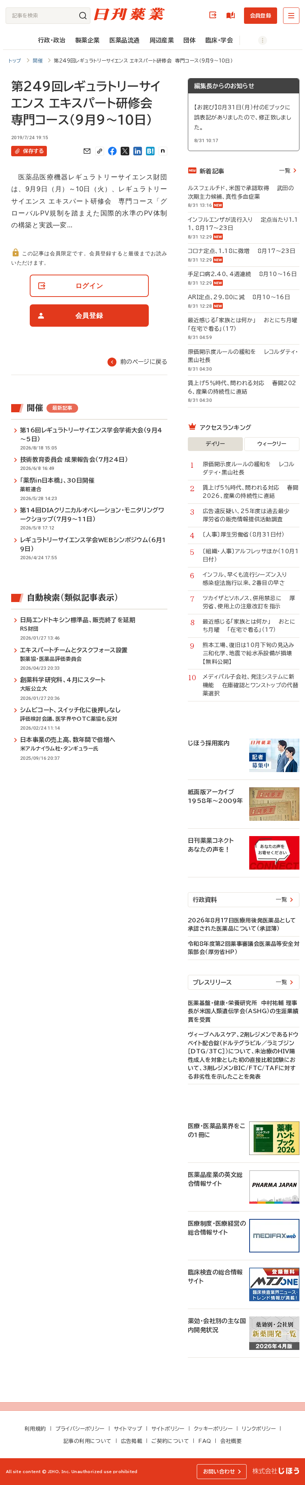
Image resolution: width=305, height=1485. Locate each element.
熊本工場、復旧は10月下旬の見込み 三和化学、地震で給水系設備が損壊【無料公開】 (251, 653)
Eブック (232, 15)
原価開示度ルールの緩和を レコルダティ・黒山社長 (243, 356)
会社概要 (231, 1441)
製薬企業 (87, 40)
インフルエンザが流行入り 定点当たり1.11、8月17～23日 (243, 224)
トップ (15, 60)
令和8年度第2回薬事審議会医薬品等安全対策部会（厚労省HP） (243, 948)
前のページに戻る (143, 362)
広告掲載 (131, 1441)
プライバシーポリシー (80, 1428)
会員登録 (260, 15)
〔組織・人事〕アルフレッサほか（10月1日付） (251, 555)
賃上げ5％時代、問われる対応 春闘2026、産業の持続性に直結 (242, 387)
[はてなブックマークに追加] (150, 151)
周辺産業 (162, 40)
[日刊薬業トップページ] (129, 13)
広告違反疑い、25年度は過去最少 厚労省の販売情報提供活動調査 (250, 515)
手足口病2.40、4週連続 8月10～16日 (242, 274)
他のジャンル (255, 40)
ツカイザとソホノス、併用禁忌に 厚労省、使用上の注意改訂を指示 (249, 602)
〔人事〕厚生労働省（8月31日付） (248, 534)
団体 (189, 40)
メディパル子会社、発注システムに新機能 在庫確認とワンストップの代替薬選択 (250, 685)
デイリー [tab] (215, 444)
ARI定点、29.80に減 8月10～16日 (239, 297)
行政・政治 (51, 40)
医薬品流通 (124, 40)
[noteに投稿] (162, 151)
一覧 (284, 170)
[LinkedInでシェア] (137, 151)
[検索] (82, 15)
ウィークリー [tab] (271, 444)
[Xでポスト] (125, 151)
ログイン (214, 15)
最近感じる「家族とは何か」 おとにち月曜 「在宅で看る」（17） (243, 324)
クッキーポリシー (213, 1428)
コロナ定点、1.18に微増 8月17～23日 (241, 251)
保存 (33, 151)
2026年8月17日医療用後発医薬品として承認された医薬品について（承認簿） (242, 925)
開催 (38, 60)
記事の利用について (87, 1441)
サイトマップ (128, 1428)
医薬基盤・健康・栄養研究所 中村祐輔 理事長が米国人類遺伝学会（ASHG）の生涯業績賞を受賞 (243, 1011)
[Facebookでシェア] (112, 151)
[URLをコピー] (99, 151)
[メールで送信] (87, 151)
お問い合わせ (219, 1471)
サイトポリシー (167, 1428)
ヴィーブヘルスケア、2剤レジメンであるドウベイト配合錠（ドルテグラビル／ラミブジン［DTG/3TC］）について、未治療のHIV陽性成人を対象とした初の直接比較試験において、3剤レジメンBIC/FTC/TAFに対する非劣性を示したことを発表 (243, 1055)
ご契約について (170, 1441)
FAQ (204, 1441)
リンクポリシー (259, 1428)
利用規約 (35, 1428)
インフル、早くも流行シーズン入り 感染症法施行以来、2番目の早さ (249, 579)
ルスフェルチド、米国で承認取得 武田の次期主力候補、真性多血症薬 (241, 192)
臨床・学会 (219, 40)
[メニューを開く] (291, 15)
